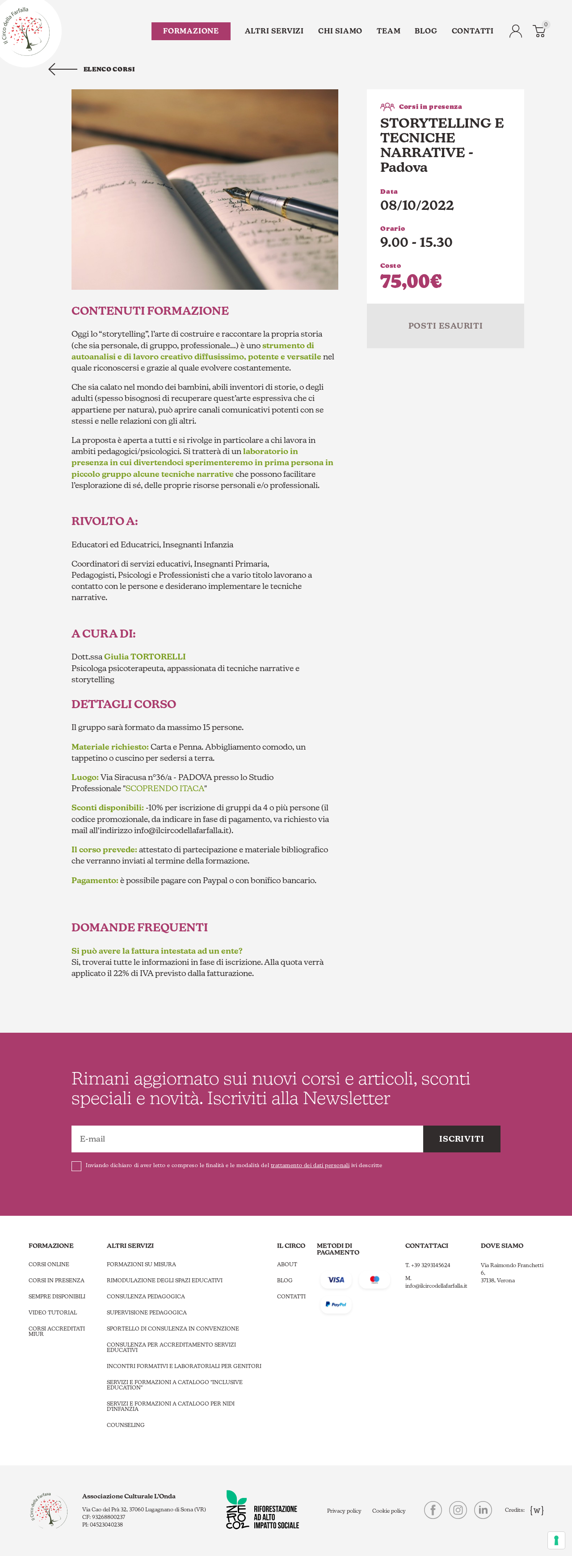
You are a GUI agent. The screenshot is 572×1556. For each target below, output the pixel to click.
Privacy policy (344, 1511)
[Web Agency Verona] (534, 1510)
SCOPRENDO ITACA (165, 788)
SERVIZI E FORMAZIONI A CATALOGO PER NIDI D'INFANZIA (171, 1406)
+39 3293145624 (430, 1265)
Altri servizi (274, 31)
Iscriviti (461, 1138)
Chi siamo (340, 31)
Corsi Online (49, 1264)
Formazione (191, 31)
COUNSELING (126, 1425)
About (287, 1264)
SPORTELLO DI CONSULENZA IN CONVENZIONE (173, 1328)
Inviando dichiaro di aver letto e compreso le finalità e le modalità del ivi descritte (234, 1165)
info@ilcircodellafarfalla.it (436, 1286)
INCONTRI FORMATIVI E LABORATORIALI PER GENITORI (184, 1366)
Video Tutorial (53, 1312)
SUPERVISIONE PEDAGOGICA (147, 1312)
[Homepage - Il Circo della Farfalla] (25, 31)
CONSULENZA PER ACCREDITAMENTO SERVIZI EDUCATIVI (171, 1347)
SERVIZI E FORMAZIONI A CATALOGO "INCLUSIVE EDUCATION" (175, 1385)
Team (388, 31)
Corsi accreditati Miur (57, 1331)
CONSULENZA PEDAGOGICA (146, 1296)
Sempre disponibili (57, 1296)
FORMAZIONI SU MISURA (141, 1264)
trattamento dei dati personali (310, 1165)
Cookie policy (389, 1511)
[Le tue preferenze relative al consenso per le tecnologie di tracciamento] (556, 1540)
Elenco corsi (109, 69)
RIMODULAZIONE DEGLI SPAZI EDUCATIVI (165, 1280)
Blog (426, 31)
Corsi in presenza (56, 1280)
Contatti (473, 31)
